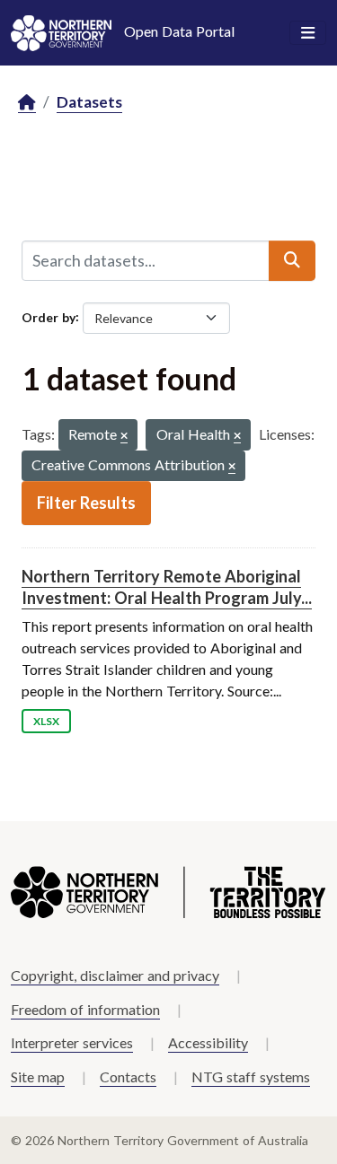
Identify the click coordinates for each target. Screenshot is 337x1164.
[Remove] (124, 436)
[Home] (27, 102)
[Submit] (292, 260)
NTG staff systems (250, 1076)
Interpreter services (72, 1042)
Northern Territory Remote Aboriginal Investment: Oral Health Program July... (167, 586)
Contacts (128, 1076)
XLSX (46, 721)
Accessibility (208, 1042)
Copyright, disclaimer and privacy (115, 975)
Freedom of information (85, 1009)
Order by (48, 316)
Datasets (89, 101)
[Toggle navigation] (307, 33)
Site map (38, 1076)
